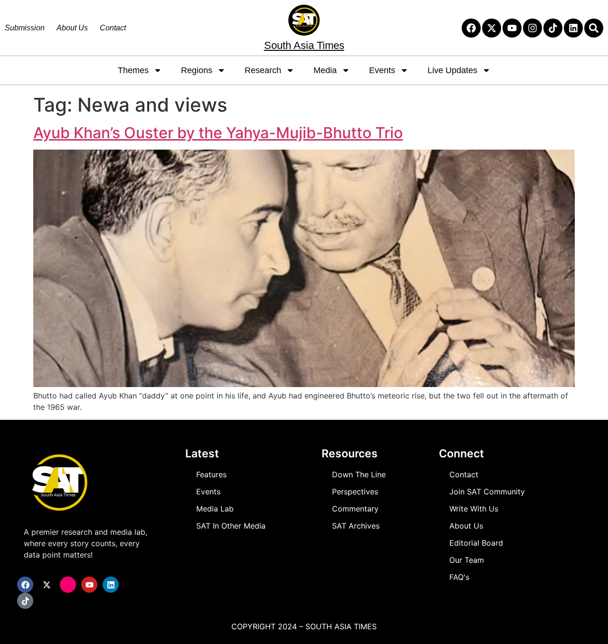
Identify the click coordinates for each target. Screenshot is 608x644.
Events (382, 70)
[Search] (593, 28)
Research (263, 70)
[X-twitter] (491, 28)
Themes (133, 70)
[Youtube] (512, 28)
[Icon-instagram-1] (68, 585)
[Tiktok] (552, 28)
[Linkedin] (573, 28)
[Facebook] (471, 28)
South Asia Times (304, 45)
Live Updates (452, 70)
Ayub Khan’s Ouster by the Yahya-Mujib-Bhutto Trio (218, 132)
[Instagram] (532, 28)
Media (325, 70)
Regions (196, 70)
